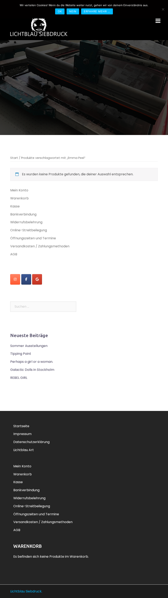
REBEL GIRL (18, 377)
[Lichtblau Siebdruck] (38, 25)
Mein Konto (19, 190)
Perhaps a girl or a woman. (31, 361)
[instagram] (15, 279)
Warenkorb (19, 198)
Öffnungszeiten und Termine (33, 238)
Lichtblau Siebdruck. (26, 591)
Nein (72, 11)
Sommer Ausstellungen (29, 345)
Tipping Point (20, 353)
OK (60, 11)
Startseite (21, 426)
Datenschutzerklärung (31, 442)
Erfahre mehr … (97, 11)
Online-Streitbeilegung (28, 230)
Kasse (15, 206)
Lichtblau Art (23, 450)
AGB (13, 254)
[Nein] (163, 9)
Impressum (22, 434)
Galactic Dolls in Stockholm (32, 369)
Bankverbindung (23, 214)
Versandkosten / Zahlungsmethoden (39, 246)
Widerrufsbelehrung (26, 222)
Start (14, 158)
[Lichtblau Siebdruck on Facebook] (26, 279)
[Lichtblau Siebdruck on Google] (37, 279)
